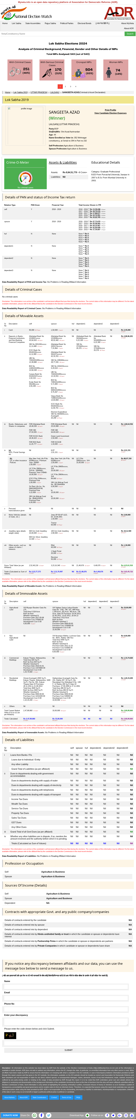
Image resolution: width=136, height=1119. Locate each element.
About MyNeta (127, 23)
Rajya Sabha (50, 23)
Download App (77, 1115)
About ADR (129, 28)
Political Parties (66, 23)
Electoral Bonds (84, 23)
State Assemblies (33, 23)
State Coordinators (39, 1097)
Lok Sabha (16, 23)
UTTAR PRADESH (39, 92)
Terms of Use (66, 1097)
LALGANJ (54, 92)
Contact (54, 1097)
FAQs (78, 1097)
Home (5, 23)
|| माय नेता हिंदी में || (102, 23)
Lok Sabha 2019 (20, 92)
